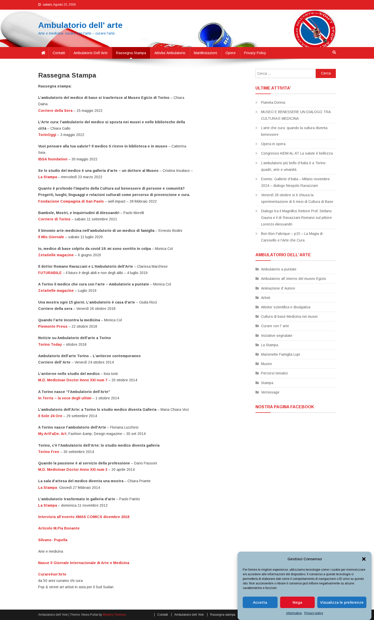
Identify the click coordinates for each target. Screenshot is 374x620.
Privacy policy (313, 613)
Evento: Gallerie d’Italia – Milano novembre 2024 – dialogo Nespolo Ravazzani (295, 182)
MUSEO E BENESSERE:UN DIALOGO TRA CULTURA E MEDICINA (295, 115)
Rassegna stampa (131, 53)
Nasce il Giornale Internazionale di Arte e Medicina (83, 563)
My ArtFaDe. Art (52, 434)
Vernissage (270, 392)
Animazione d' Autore (278, 288)
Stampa (267, 383)
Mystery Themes (114, 614)
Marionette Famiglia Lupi (280, 354)
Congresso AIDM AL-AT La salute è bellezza (297, 153)
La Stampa (47, 505)
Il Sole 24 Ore (50, 416)
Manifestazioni (205, 53)
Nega (297, 602)
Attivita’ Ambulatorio (169, 53)
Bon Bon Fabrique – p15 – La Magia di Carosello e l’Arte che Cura (292, 237)
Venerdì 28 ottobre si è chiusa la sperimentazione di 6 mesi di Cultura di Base (297, 198)
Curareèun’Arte (52, 574)
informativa (294, 613)
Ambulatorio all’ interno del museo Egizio (293, 279)
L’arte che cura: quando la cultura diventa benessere (294, 131)
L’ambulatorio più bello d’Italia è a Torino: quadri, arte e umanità (293, 166)
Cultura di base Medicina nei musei (289, 316)
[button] (363, 559)
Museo (266, 364)
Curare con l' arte (275, 326)
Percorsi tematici (274, 373)
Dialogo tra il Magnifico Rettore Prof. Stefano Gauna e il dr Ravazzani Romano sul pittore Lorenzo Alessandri (296, 217)
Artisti (265, 298)
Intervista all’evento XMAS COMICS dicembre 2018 (83, 517)
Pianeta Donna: (273, 102)
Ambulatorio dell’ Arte (91, 53)
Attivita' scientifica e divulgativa (285, 307)
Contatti (59, 53)
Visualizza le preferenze (342, 602)
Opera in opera (273, 144)
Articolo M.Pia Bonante (59, 528)
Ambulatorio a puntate (278, 269)
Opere (230, 53)
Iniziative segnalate (276, 336)
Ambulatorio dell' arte (80, 25)
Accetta (260, 602)
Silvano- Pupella (52, 540)
